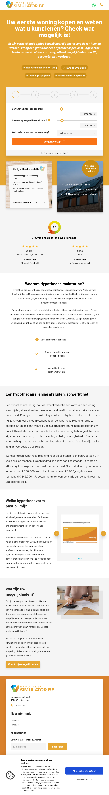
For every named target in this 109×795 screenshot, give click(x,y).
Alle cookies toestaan (84, 770)
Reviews (15, 724)
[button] (56, 533)
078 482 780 (19, 705)
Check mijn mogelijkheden (23, 664)
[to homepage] (54, 688)
